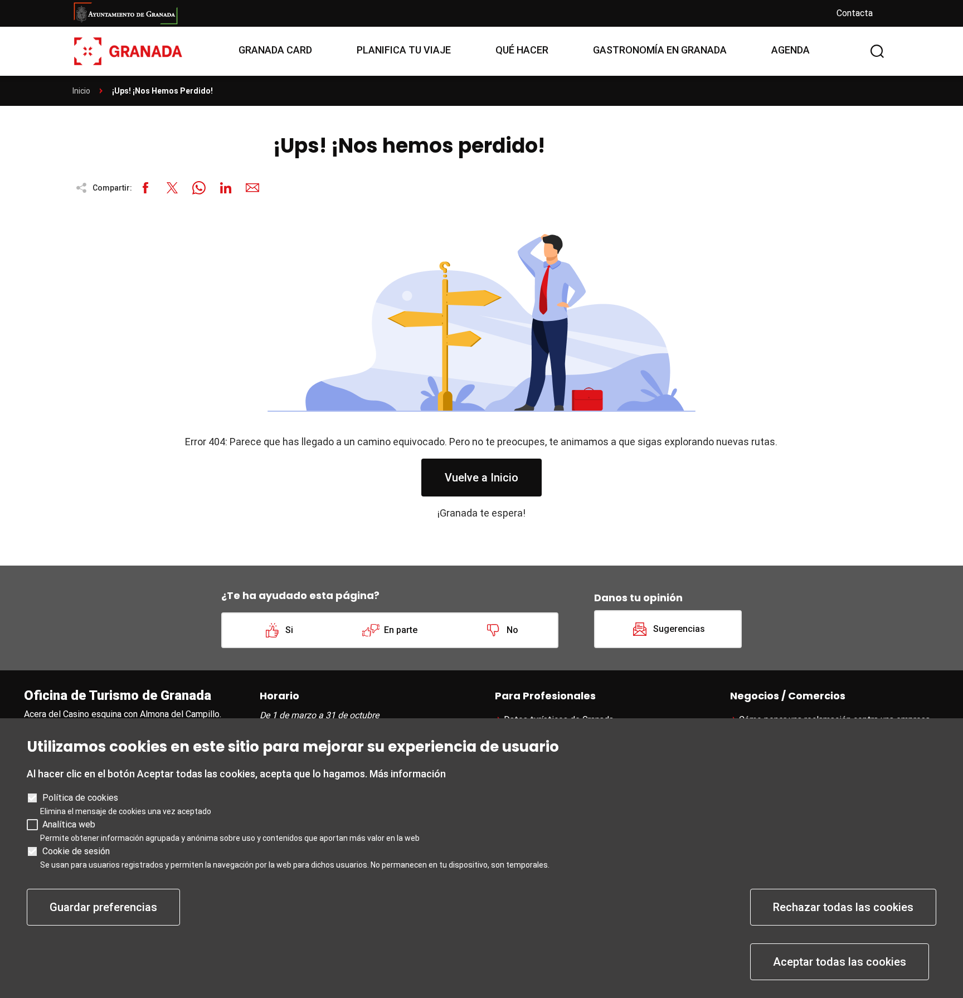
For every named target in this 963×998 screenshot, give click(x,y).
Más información (407, 774)
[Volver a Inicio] (128, 50)
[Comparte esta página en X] (172, 188)
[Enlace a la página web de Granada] (445, 13)
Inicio (81, 90)
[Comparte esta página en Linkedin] (226, 188)
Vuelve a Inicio (481, 477)
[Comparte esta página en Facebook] (145, 188)
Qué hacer (521, 50)
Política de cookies (80, 797)
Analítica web (68, 824)
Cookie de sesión (76, 851)
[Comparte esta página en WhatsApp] (199, 188)
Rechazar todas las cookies (843, 907)
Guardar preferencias (103, 907)
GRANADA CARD (275, 50)
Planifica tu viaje (404, 50)
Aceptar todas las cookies (839, 961)
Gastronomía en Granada (660, 50)
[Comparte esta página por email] (252, 188)
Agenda (790, 50)
